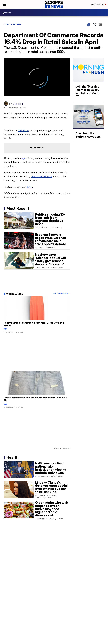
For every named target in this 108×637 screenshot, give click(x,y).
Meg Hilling (18, 104)
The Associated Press (41, 176)
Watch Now (98, 4)
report (25, 158)
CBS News (23, 130)
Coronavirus (12, 24)
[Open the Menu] (4, 4)
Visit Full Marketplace (61, 294)
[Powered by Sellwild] (66, 448)
